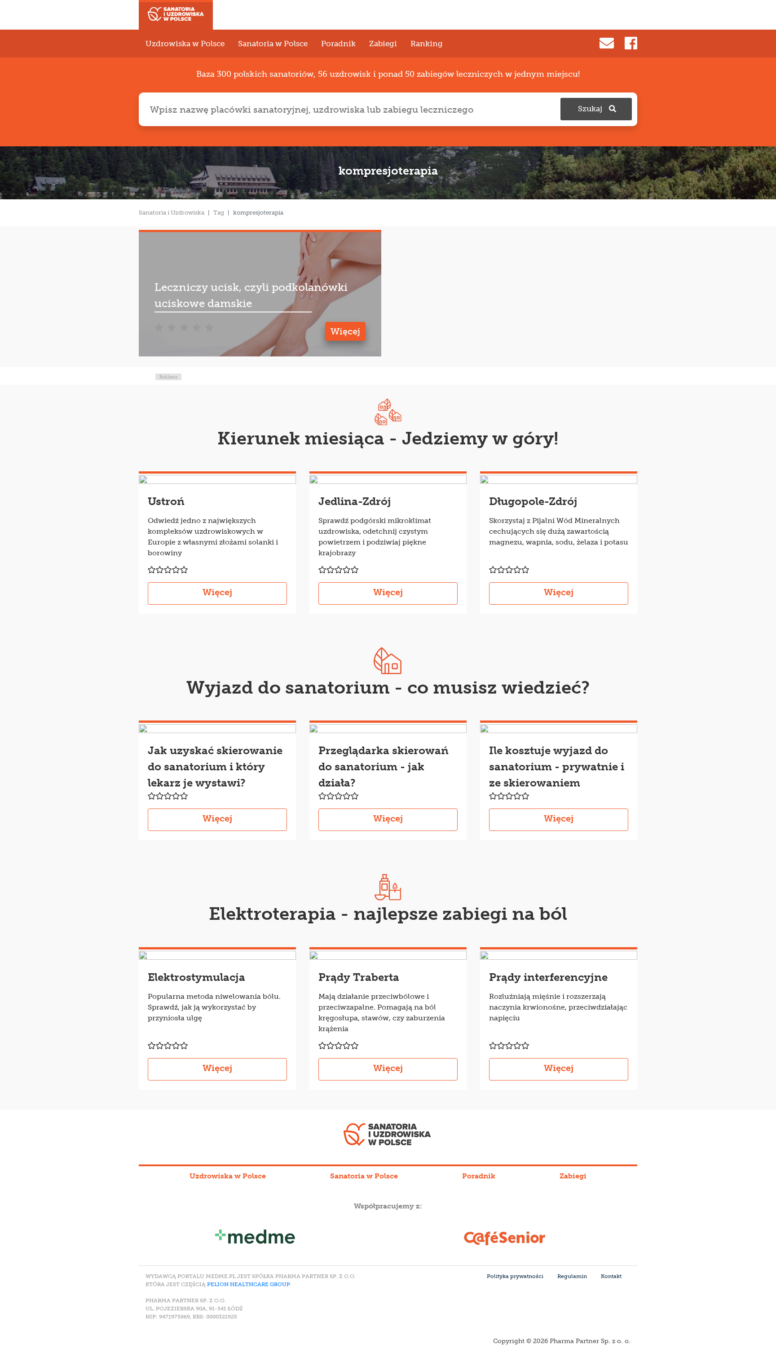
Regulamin (572, 1276)
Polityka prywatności (515, 1276)
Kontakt (611, 1276)
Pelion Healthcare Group (248, 1284)
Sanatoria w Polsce (273, 43)
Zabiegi (383, 43)
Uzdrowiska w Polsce (185, 43)
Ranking (426, 43)
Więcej (345, 331)
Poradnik (338, 43)
